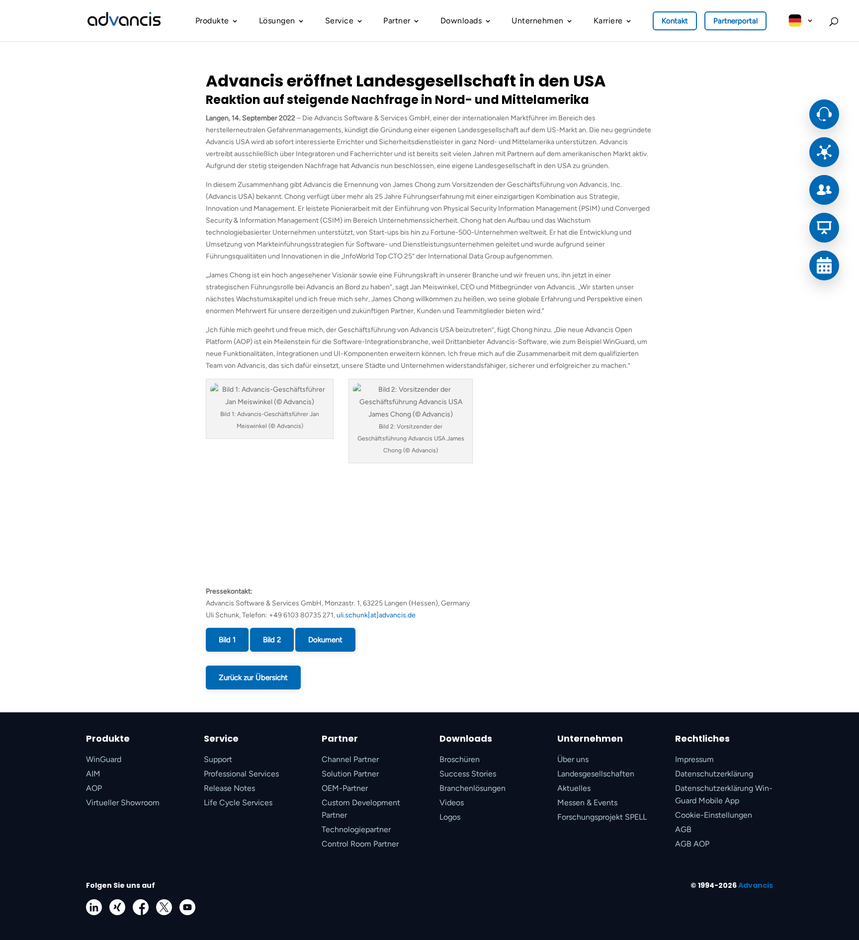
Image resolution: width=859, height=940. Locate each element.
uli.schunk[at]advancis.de (376, 615)
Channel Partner (350, 759)
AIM (93, 773)
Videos (451, 802)
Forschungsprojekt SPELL (602, 817)
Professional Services (241, 773)
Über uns (573, 759)
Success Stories (467, 773)
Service (339, 20)
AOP (94, 788)
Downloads (461, 20)
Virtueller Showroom (123, 802)
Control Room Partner (360, 844)
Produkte (212, 20)
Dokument (325, 639)
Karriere (608, 20)
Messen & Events (587, 802)
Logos (449, 817)
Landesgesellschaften (595, 773)
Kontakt (675, 20)
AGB (683, 829)
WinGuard (103, 759)
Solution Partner (350, 773)
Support (218, 759)
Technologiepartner (356, 829)
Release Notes (229, 788)
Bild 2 (272, 639)
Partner (397, 20)
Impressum (694, 759)
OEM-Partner (345, 788)
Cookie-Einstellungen (713, 815)
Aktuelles (574, 788)
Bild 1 (227, 639)
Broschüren (459, 759)
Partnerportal (735, 20)
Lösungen (277, 20)
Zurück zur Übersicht (253, 677)
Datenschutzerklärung (714, 773)
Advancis (755, 885)
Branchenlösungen (472, 788)
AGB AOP (692, 844)
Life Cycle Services (238, 802)
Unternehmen (538, 20)
